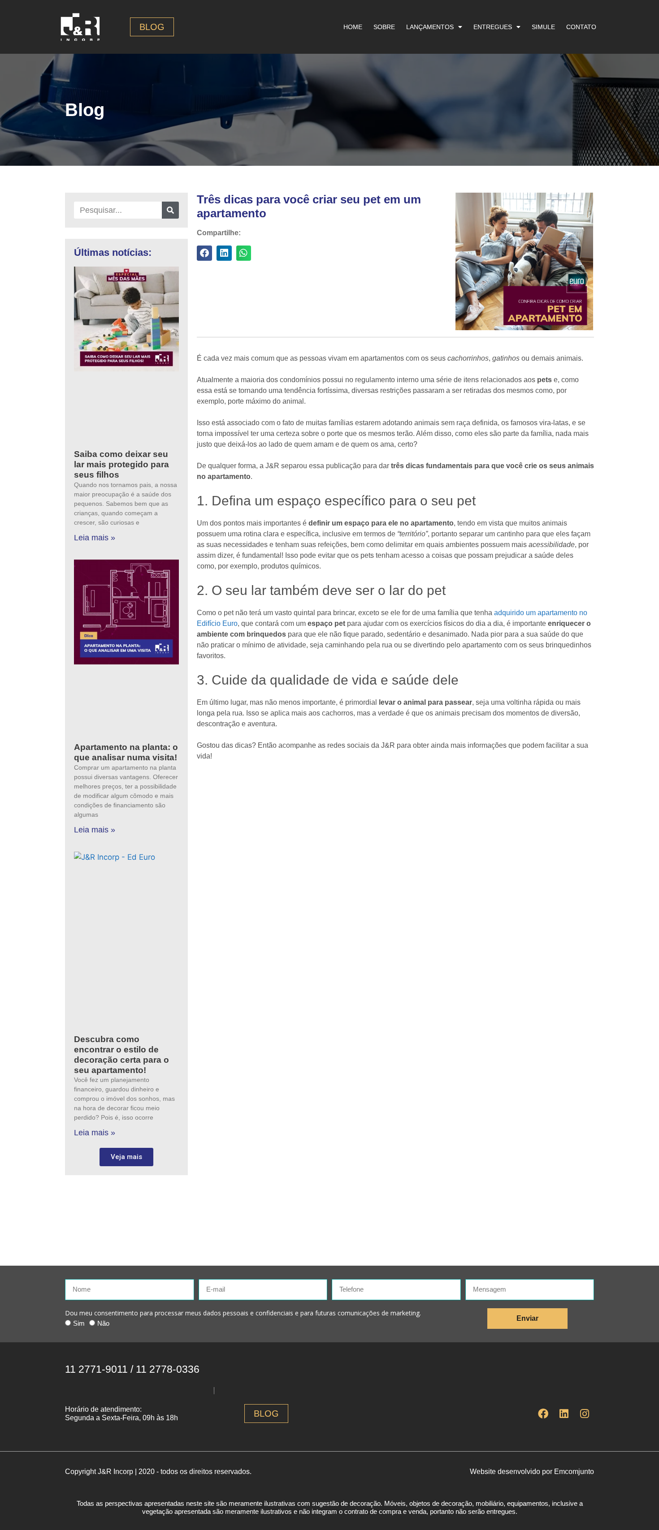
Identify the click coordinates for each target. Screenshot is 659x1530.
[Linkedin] (564, 1414)
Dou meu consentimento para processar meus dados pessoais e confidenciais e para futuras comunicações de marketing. (243, 1313)
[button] (204, 253)
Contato (581, 26)
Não (103, 1323)
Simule (543, 26)
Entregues (492, 26)
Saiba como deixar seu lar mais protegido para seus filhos (121, 464)
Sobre (384, 26)
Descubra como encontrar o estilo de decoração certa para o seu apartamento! (121, 1054)
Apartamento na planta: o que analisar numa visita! (126, 752)
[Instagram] (585, 1414)
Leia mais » (94, 537)
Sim (79, 1323)
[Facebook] (543, 1414)
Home (352, 26)
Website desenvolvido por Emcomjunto (532, 1471)
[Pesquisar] (170, 210)
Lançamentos (430, 26)
